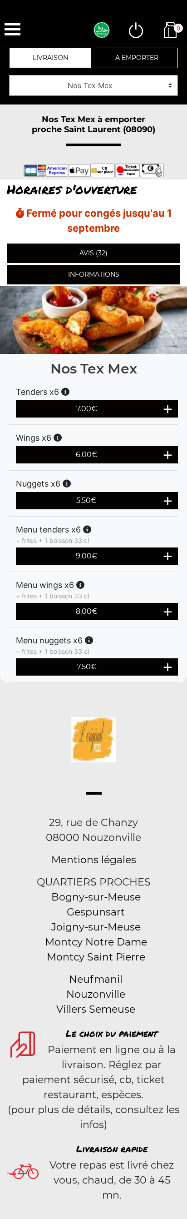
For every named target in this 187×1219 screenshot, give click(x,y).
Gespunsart (96, 912)
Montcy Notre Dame (96, 942)
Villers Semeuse (95, 1009)
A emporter (136, 58)
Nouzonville (95, 994)
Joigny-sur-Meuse (96, 927)
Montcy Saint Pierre (96, 957)
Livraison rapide (112, 1148)
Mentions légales (93, 860)
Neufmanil (96, 979)
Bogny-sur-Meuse (96, 897)
